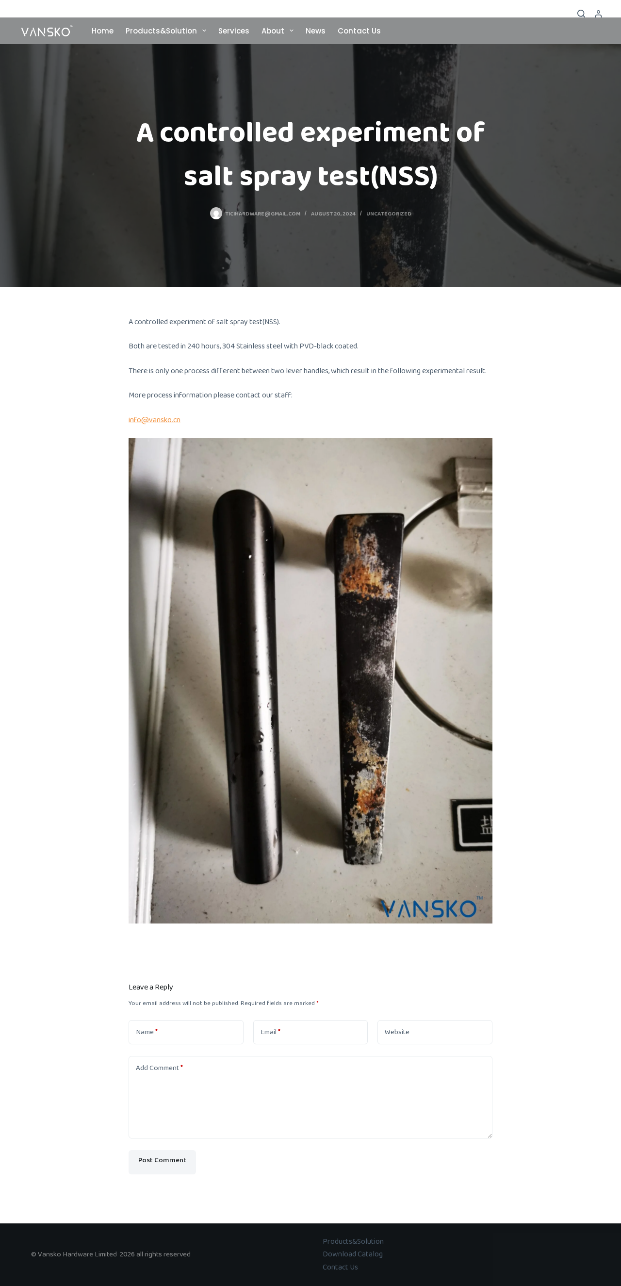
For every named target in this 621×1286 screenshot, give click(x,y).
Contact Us (359, 31)
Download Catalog (353, 1254)
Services (233, 31)
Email (270, 1032)
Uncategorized (388, 213)
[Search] (581, 13)
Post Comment (162, 1162)
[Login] (598, 13)
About (272, 31)
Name (147, 1032)
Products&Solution (161, 31)
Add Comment (159, 1068)
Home (103, 31)
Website (397, 1032)
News (316, 31)
